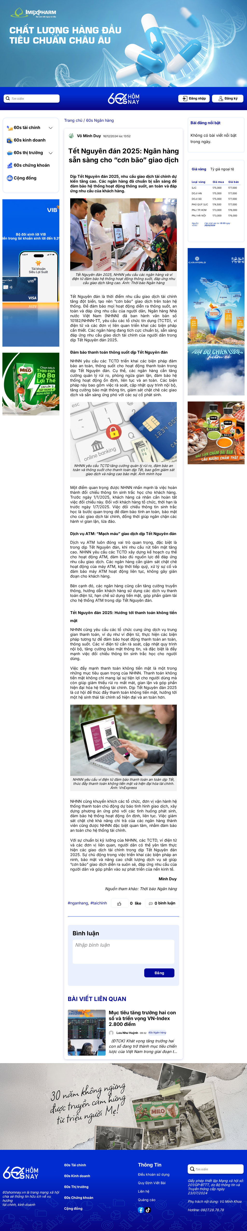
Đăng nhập (197, 98)
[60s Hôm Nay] (123, 98)
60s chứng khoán (31, 165)
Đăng (159, 973)
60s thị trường (28, 152)
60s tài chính (26, 127)
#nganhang (78, 903)
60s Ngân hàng (100, 120)
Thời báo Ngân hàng (158, 888)
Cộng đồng (24, 177)
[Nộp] (8, 98)
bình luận (165, 903)
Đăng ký (231, 98)
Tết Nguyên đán (85, 296)
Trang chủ (73, 120)
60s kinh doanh (29, 140)
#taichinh (98, 903)
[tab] (199, 169)
